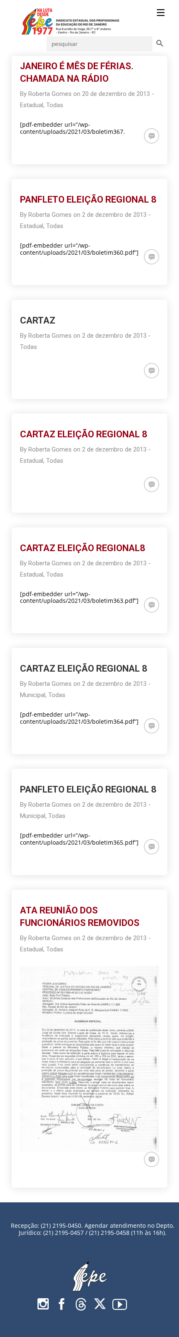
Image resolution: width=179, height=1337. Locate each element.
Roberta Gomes (50, 94)
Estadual (31, 105)
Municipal (32, 695)
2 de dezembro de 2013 (114, 214)
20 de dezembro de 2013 (116, 94)
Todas (54, 105)
